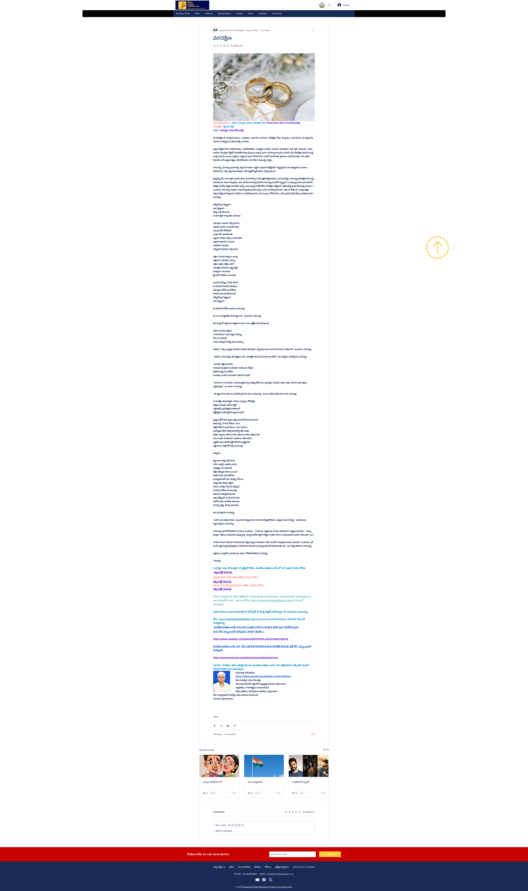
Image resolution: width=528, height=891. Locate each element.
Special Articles (224, 13)
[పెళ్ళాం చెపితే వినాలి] (219, 766)
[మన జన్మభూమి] (264, 766)
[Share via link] (234, 725)
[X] (270, 880)
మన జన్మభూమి (255, 782)
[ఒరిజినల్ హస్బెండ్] (308, 766)
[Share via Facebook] (214, 725)
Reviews (209, 13)
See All (326, 750)
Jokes (250, 13)
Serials (240, 13)
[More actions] (313, 30)
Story (197, 13)
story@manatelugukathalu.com (280, 874)
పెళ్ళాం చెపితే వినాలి (212, 782)
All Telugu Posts (183, 13)
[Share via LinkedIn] (228, 725)
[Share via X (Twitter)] (221, 725)
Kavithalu (263, 13)
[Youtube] (257, 880)
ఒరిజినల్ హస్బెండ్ (300, 782)
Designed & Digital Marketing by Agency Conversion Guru (267, 887)
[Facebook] (264, 880)
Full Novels (277, 13)
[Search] (329, 5)
